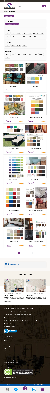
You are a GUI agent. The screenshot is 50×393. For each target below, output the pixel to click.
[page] (5, 336)
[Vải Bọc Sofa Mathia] (14, 104)
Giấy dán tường (7, 346)
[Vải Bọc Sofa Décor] (14, 229)
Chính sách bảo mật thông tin (9, 364)
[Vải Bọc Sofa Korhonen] (14, 73)
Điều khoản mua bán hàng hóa (10, 360)
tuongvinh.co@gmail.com (11, 326)
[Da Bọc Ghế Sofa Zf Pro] (36, 167)
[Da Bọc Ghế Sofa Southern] (14, 136)
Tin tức (5, 348)
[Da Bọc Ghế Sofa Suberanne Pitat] (36, 104)
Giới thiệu (5, 343)
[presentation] (4, 290)
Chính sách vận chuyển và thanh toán (11, 362)
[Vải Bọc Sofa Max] (36, 73)
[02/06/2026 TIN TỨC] (36, 285)
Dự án (5, 350)
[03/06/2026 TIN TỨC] (14, 285)
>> (31, 253)
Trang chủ (6, 11)
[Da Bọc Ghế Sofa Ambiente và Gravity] (36, 198)
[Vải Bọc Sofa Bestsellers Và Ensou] (36, 229)
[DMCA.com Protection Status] (18, 371)
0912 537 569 (8, 323)
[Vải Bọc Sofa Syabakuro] (36, 136)
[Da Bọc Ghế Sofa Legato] (14, 198)
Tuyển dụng (6, 353)
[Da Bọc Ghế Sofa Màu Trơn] (14, 167)
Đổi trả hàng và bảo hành (8, 367)
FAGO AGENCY (40, 384)
